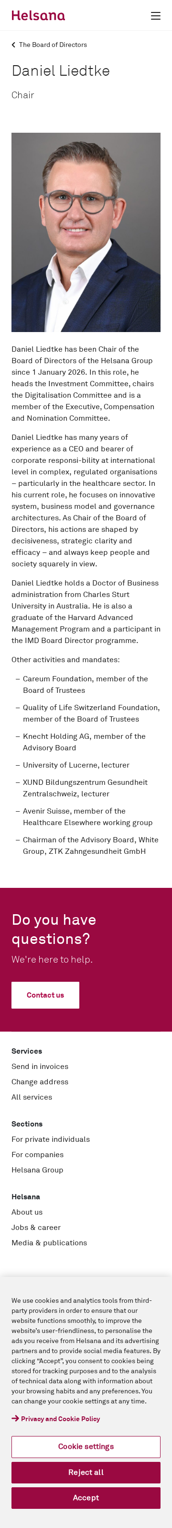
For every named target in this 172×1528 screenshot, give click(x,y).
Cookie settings (85, 1446)
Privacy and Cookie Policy (60, 1419)
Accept (86, 1498)
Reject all (86, 1472)
